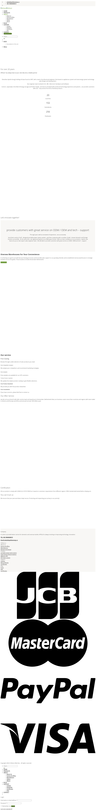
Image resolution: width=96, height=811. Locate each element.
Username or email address (9, 800)
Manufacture (10, 18)
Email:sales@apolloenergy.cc (9, 540)
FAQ (8, 30)
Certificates (9, 29)
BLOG (5, 23)
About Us (9, 16)
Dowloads (9, 27)
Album (8, 21)
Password (4, 803)
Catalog (8, 26)
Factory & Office (10, 17)
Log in (13, 806)
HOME (5, 11)
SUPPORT (6, 24)
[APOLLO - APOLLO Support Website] (6, 8)
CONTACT (6, 32)
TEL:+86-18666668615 (7, 537)
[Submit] (4, 38)
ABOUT (6, 14)
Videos (8, 20)
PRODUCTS (7, 12)
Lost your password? (6, 809)
